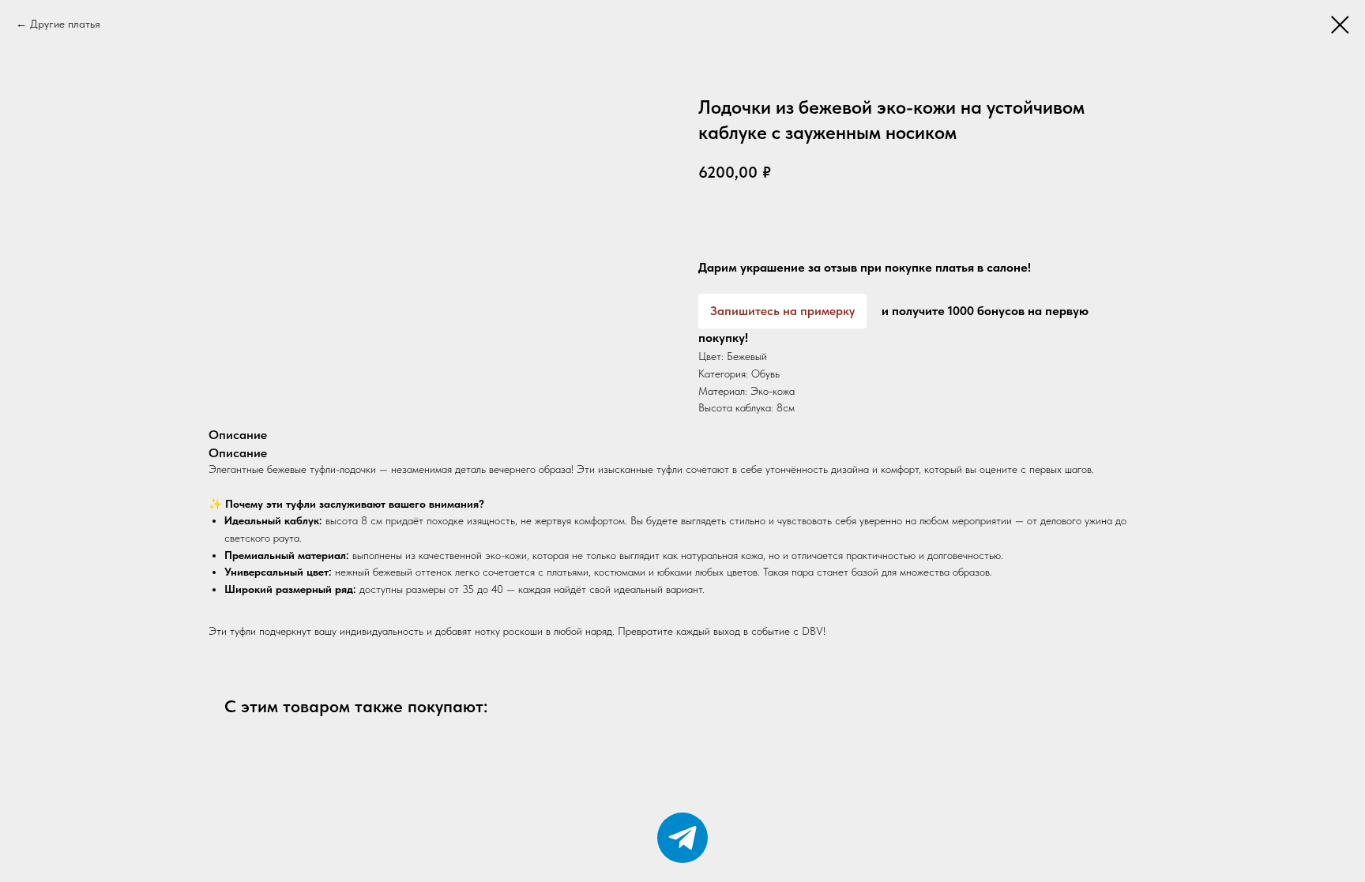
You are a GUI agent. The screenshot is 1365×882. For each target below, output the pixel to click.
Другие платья (65, 23)
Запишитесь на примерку (782, 310)
